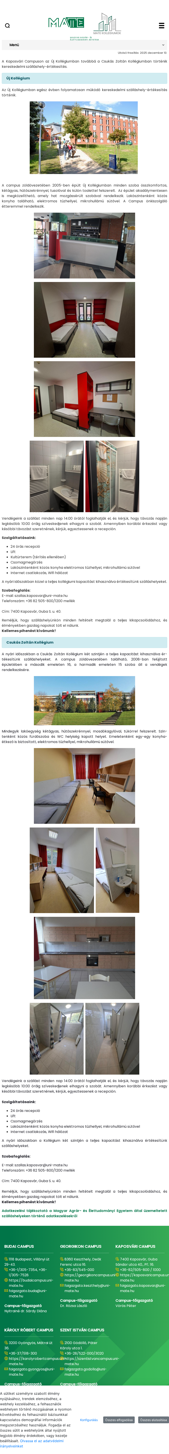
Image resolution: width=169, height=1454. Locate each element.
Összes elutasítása (153, 1420)
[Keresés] (7, 26)
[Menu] (162, 26)
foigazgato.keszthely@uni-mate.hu (87, 1288)
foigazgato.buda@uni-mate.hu (28, 1293)
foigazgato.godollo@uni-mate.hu (85, 1372)
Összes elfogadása (119, 1420)
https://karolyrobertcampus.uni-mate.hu (37, 1361)
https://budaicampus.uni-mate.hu (31, 1283)
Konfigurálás (89, 1420)
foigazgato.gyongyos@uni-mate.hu (32, 1372)
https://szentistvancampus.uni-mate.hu (91, 1361)
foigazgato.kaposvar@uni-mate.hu (143, 1288)
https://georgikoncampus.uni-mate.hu (90, 1278)
